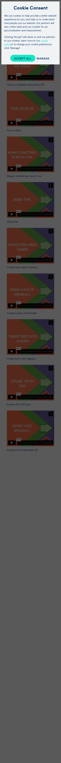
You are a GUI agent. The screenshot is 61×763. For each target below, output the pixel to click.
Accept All (23, 58)
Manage (43, 58)
